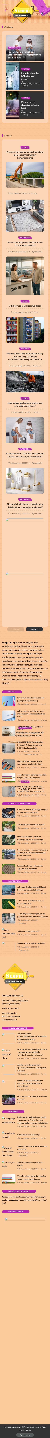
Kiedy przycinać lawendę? (28, 1134)
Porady (26, 69)
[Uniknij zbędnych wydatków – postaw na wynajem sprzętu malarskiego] (8, 1085)
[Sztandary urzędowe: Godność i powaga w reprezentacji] (8, 701)
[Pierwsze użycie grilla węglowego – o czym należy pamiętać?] (8, 813)
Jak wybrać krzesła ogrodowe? (30, 824)
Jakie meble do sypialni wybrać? (31, 943)
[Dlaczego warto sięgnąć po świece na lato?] (12, 105)
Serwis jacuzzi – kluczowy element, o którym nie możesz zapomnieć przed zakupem (32, 853)
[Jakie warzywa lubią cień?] (8, 933)
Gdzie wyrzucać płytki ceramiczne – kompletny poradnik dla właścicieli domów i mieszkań (32, 1052)
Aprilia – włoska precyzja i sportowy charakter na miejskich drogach (31, 1068)
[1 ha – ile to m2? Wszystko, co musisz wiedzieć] (8, 904)
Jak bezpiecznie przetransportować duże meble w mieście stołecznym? (32, 1036)
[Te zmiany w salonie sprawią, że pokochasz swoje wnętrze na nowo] (8, 918)
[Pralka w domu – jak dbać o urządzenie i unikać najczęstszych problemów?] (25, 430)
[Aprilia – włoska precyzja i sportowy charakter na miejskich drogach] (8, 1069)
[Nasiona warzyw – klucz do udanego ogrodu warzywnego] (8, 840)
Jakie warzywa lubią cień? (28, 931)
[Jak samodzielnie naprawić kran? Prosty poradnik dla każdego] (8, 890)
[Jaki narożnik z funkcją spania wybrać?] (8, 731)
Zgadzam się (25, 1435)
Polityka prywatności (10, 1008)
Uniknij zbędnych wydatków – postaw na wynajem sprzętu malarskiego (30, 1083)
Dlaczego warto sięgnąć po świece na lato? (30, 105)
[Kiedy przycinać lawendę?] (8, 1136)
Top (40, 754)
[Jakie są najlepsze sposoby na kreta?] (8, 1166)
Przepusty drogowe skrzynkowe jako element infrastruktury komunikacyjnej (25, 155)
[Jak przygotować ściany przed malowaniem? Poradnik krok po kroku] (8, 715)
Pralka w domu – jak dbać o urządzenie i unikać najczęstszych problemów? (24, 54)
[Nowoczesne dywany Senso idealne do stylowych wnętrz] (25, 216)
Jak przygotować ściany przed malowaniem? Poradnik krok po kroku (31, 714)
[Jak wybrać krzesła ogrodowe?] (8, 826)
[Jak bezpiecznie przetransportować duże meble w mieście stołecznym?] (8, 1038)
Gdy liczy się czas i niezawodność (25, 305)
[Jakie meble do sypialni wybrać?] (8, 947)
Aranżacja (22, 923)
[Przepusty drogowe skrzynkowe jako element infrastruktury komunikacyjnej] (25, 175)
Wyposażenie (14, 48)
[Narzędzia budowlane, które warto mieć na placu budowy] (8, 764)
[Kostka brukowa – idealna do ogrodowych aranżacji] (8, 869)
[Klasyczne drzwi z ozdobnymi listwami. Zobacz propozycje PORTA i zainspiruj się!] (8, 748)
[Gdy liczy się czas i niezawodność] (25, 276)
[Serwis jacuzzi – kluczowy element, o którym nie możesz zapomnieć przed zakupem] (8, 854)
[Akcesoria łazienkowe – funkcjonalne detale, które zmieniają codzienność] (25, 481)
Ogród (43, 828)
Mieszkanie (25, 349)
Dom (21, 754)
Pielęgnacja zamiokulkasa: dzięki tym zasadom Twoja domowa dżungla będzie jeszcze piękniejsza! (32, 1120)
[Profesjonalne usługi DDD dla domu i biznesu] (12, 76)
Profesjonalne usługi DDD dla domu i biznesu (30, 76)
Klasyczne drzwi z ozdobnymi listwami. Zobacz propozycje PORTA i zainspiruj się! (30, 745)
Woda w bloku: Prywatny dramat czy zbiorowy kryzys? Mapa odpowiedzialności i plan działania (25, 356)
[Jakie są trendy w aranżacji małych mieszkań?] (8, 1151)
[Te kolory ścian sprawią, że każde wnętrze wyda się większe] (8, 778)
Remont (44, 720)
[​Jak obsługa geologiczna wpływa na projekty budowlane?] (25, 381)
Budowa (44, 767)
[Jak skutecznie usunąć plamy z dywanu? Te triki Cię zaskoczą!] (8, 791)
